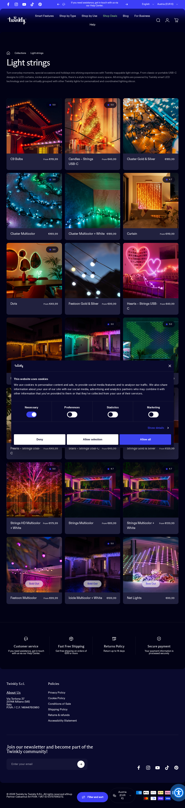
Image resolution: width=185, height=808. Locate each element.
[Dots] (34, 270)
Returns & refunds (59, 715)
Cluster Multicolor (22, 233)
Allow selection (92, 439)
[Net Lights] (150, 564)
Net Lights (134, 598)
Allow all (145, 439)
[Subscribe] (81, 764)
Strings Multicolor (81, 523)
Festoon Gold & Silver (83, 303)
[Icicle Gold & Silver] (34, 345)
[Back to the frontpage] (8, 53)
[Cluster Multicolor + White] (92, 200)
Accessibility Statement (62, 720)
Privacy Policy (56, 692)
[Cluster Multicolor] (34, 200)
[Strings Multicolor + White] (150, 490)
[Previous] (58, 4)
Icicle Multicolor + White (85, 598)
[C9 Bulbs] (34, 126)
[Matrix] (150, 345)
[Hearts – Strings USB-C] (150, 270)
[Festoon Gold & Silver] (92, 270)
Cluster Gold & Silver (141, 159)
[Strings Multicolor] (92, 490)
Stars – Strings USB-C (84, 448)
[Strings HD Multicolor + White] (34, 490)
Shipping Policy (57, 709)
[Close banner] (170, 366)
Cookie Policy (56, 698)
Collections (20, 53)
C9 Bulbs (16, 159)
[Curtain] (150, 200)
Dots (13, 303)
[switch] (72, 414)
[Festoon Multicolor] (34, 564)
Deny (39, 439)
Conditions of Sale (59, 704)
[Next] (127, 4)
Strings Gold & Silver (141, 448)
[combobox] (148, 4)
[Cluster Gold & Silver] (150, 126)
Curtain (132, 233)
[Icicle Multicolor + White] (92, 564)
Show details (156, 427)
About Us (14, 692)
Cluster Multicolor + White (87, 233)
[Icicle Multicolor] (92, 345)
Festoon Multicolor (23, 598)
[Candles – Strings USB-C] (92, 126)
